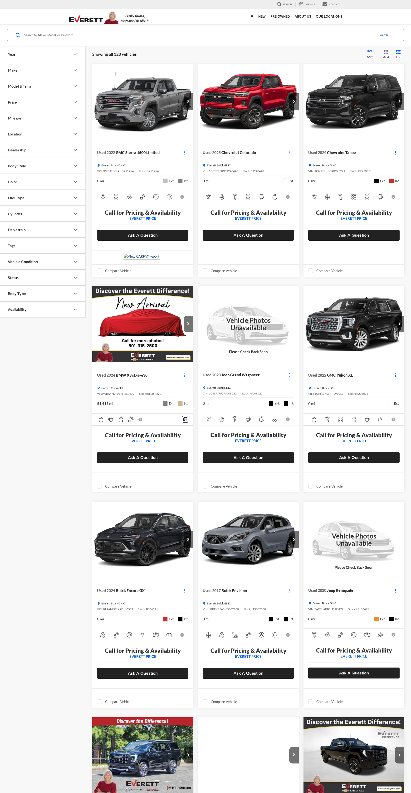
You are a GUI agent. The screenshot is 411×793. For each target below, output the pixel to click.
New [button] (262, 16)
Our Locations (329, 16)
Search (383, 35)
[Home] (252, 16)
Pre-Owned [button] (280, 16)
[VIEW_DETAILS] (248, 324)
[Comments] (185, 419)
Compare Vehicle (118, 271)
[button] (188, 101)
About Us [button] (303, 16)
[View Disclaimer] (182, 197)
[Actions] (184, 153)
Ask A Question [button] (143, 235)
